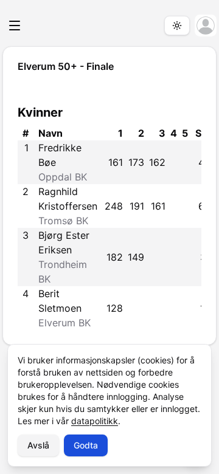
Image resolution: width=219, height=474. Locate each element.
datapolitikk (94, 421)
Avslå (38, 445)
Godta (86, 445)
